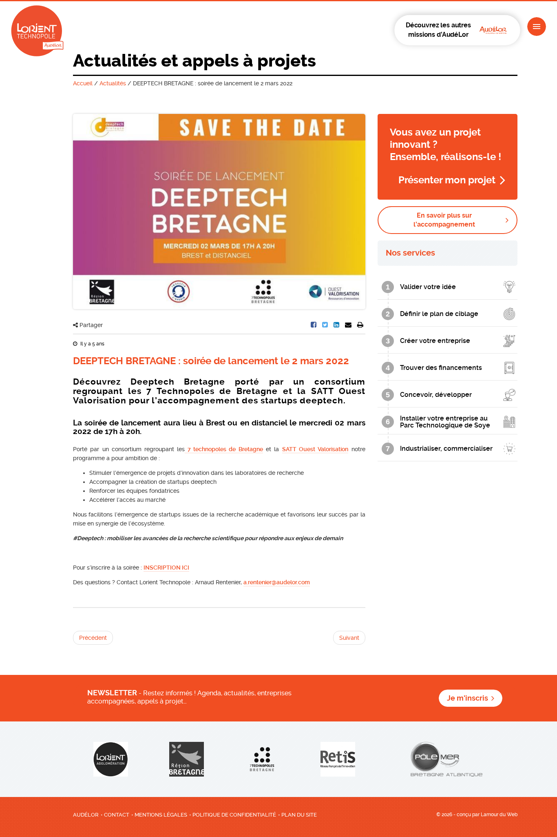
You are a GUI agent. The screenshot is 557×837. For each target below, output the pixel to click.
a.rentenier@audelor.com (276, 582)
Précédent (93, 637)
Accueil (83, 83)
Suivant (349, 637)
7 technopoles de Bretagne (224, 449)
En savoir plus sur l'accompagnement (444, 219)
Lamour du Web (499, 814)
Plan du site (299, 815)
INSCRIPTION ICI (166, 567)
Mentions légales (161, 815)
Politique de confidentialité (234, 815)
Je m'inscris (467, 698)
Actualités (112, 83)
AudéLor (86, 815)
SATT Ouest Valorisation (315, 449)
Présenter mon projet (446, 180)
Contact (116, 815)
